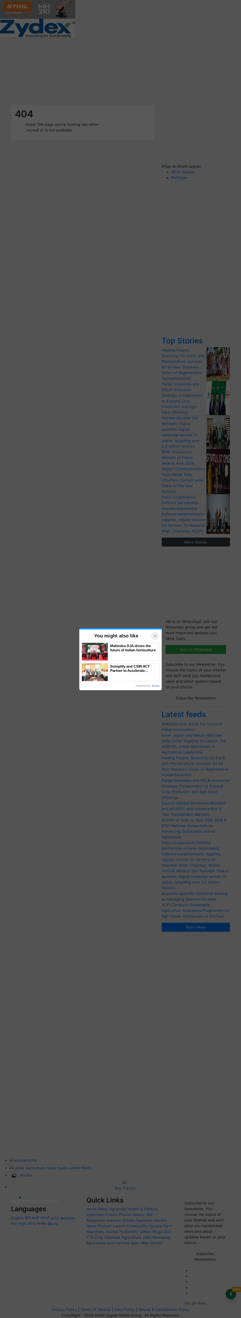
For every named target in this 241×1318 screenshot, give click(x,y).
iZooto (155, 685)
